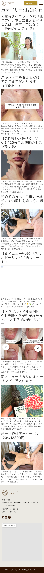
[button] (40, 3)
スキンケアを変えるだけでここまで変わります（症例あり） (20, 81)
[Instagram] (3, 517)
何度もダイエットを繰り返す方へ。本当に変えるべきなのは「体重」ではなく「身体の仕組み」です (22, 22)
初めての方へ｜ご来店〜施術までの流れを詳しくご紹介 (22, 200)
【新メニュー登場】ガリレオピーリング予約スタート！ (22, 257)
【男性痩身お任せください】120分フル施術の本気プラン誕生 (21, 142)
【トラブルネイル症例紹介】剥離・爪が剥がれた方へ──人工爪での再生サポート (22, 317)
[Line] (6, 517)
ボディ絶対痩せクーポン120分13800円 (20, 436)
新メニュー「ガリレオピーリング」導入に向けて (22, 379)
